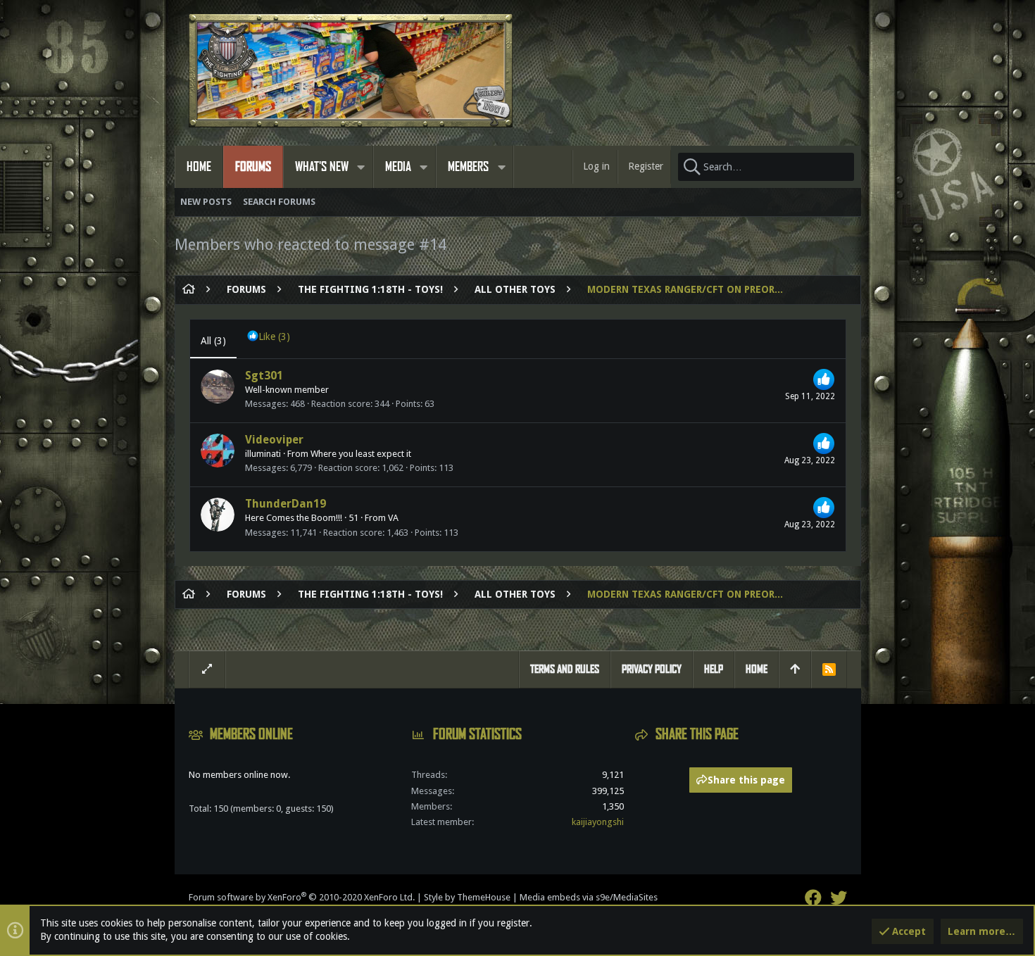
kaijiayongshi (598, 822)
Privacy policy (652, 669)
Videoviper (274, 439)
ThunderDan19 (285, 503)
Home (756, 669)
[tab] (269, 339)
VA (393, 517)
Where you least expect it (360, 453)
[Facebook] (813, 898)
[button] (361, 166)
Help (713, 669)
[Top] (795, 669)
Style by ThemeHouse (467, 897)
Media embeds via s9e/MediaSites (589, 897)
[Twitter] (838, 898)
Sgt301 (264, 375)
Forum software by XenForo (302, 897)
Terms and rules (564, 669)
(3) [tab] (213, 340)
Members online (251, 734)
